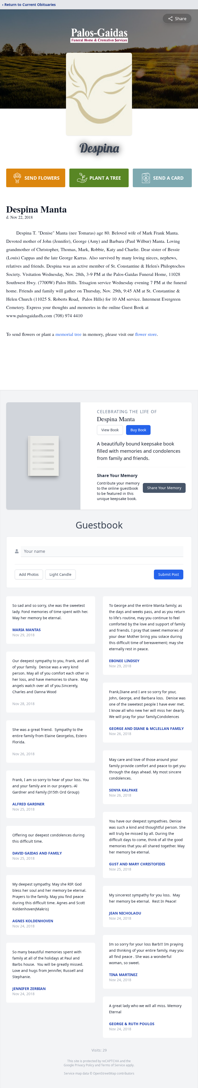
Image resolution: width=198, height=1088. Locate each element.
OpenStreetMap (104, 1073)
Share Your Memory (164, 487)
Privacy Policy (84, 1065)
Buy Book (138, 429)
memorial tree (68, 334)
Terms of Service (113, 1065)
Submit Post (168, 574)
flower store (146, 334)
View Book (110, 429)
